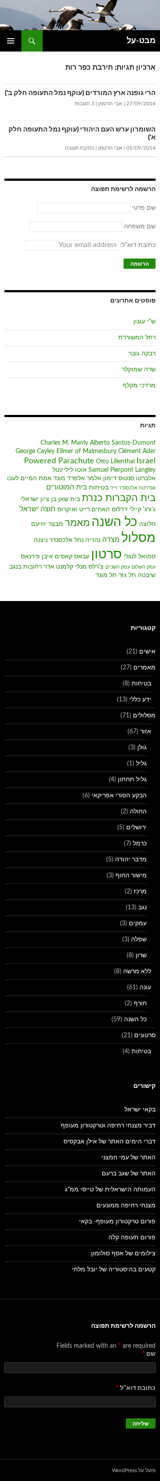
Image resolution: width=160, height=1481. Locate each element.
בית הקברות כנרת (119, 498)
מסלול (138, 538)
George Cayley (35, 451)
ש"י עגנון (144, 321)
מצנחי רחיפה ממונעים (126, 1205)
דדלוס (120, 509)
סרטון (106, 554)
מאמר (77, 523)
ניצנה (41, 540)
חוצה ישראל (38, 509)
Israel (146, 461)
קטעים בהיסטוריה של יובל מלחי (114, 1269)
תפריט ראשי (10, 41)
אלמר (94, 478)
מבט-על (141, 41)
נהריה (92, 540)
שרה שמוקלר (139, 369)
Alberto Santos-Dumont (123, 443)
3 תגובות (84, 103)
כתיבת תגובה (79, 148)
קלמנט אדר (58, 567)
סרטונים (145, 1035)
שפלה (139, 939)
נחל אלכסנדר (66, 540)
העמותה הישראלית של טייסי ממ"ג (110, 1189)
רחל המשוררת (137, 337)
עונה (145, 987)
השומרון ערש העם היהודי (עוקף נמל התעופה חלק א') (82, 133)
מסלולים (144, 716)
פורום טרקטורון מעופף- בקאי (117, 1221)
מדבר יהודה (131, 859)
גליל (141, 763)
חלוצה (147, 524)
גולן (142, 747)
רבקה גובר (142, 353)
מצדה (111, 539)
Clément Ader (137, 451)
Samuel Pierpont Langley (122, 470)
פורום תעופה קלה (132, 1237)
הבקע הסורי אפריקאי (119, 795)
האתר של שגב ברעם (129, 1173)
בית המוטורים (66, 487)
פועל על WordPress (134, 1470)
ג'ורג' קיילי (142, 509)
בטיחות (98, 488)
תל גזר (127, 575)
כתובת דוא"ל (136, 1388)
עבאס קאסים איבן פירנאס (55, 556)
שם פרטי (144, 208)
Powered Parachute (59, 461)
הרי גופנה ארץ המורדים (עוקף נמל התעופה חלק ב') (80, 93)
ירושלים (136, 827)
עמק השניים (117, 567)
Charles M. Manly (64, 443)
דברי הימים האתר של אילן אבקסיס (110, 1142)
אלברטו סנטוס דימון (129, 478)
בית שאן (69, 499)
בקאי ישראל (140, 1110)
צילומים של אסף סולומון (123, 1253)
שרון (141, 955)
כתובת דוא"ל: (137, 245)
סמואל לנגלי (140, 556)
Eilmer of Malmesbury (86, 451)
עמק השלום (144, 567)
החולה (138, 811)
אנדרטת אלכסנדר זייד (133, 488)
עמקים (138, 923)
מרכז (140, 891)
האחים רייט (94, 509)
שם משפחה (140, 226)
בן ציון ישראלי (38, 499)
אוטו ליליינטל (69, 470)
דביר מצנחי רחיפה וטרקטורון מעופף (108, 1126)
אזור (145, 732)
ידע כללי (140, 700)
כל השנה (114, 522)
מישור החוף (131, 875)
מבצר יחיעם (47, 524)
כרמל (140, 843)
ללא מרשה (137, 971)
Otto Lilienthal (115, 461)
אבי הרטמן (110, 103)
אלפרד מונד (69, 478)
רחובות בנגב (25, 567)
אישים (147, 652)
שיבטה (147, 575)
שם (149, 1354)
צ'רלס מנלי (89, 567)
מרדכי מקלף (139, 385)
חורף (140, 1003)
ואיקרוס (67, 509)
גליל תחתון (132, 779)
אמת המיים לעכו (29, 478)
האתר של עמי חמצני (128, 1158)
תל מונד (106, 575)
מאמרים (144, 668)
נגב (142, 907)
